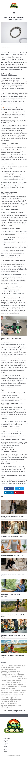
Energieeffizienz (6, 673)
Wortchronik (7, 738)
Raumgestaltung (18, 694)
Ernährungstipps (16, 676)
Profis (4, 710)
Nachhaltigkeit (6, 690)
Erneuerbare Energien (5, 676)
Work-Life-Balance (17, 705)
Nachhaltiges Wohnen (10, 688)
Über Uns (6, 749)
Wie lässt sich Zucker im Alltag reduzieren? (12, 555)
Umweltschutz (5, 703)
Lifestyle (6, 743)
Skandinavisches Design (7, 699)
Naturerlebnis (16, 690)
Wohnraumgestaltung (7, 705)
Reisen (5, 746)
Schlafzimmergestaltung (13, 695)
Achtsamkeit (4, 666)
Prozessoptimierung (8, 694)
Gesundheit (16, 681)
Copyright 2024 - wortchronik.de (14, 755)
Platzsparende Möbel (13, 692)
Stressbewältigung (10, 701)
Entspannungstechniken (12, 675)
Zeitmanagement (6, 707)
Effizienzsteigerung (6, 671)
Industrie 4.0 (24, 682)
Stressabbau (17, 699)
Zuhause (6, 740)
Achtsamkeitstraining (8, 667)
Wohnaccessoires (13, 703)
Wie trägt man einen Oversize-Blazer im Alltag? (13, 536)
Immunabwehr (4, 682)
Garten (5, 741)
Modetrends (11, 686)
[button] (14, 13)
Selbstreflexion (18, 698)
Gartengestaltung (13, 678)
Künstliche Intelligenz (7, 684)
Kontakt (5, 751)
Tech (5, 748)
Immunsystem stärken (14, 682)
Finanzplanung (7, 678)
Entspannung (16, 673)
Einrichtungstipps (16, 671)
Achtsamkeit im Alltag (18, 666)
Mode (5, 744)
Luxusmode (17, 684)
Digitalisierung (13, 669)
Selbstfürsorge (7, 698)
